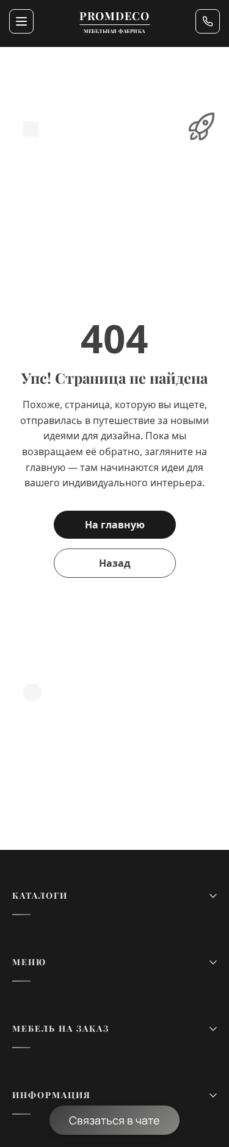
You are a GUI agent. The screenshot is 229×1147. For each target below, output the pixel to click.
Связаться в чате (114, 1120)
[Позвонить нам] (207, 21)
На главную (115, 524)
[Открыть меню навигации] (21, 21)
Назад (115, 563)
